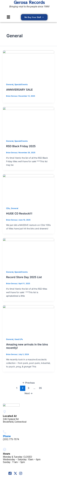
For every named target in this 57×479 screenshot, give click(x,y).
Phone (7, 436)
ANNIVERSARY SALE (19, 89)
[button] (8, 17)
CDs (8, 208)
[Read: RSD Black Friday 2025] (28, 121)
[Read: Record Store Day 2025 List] (28, 252)
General (9, 84)
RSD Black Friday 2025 (21, 146)
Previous (29, 382)
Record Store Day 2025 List (24, 277)
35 (40, 388)
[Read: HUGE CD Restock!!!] (28, 188)
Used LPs (18, 339)
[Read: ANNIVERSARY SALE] (28, 64)
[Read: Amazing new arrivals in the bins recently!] (28, 319)
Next (29, 393)
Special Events (21, 84)
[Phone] (4, 432)
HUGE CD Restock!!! (19, 213)
